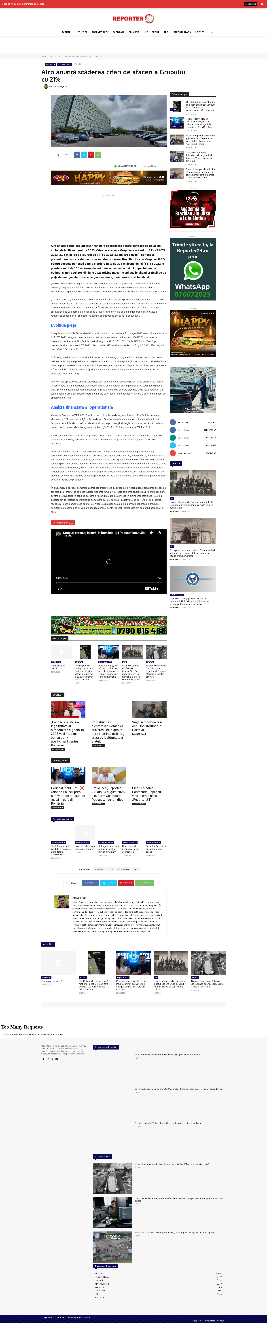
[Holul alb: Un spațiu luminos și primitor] (85, 832)
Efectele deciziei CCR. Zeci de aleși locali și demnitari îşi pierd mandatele (168, 1123)
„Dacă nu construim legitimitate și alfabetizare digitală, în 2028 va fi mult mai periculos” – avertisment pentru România (67, 733)
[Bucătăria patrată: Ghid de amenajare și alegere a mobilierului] (61, 832)
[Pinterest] (91, 155)
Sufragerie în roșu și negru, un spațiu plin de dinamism (108, 849)
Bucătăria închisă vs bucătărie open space (156, 849)
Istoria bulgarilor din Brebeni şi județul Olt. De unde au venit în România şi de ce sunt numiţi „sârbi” (131, 672)
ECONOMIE (119, 32)
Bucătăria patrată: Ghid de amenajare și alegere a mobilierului (61, 850)
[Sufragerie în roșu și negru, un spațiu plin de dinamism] (108, 832)
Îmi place (212, 422)
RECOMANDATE (64, 64)
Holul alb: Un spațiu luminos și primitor (85, 847)
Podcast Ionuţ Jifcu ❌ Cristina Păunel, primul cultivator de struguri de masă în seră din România (108, 671)
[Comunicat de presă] (61, 652)
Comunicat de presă (58, 667)
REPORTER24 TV (182, 32)
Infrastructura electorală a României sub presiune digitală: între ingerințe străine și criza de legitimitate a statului (108, 731)
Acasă (43, 56)
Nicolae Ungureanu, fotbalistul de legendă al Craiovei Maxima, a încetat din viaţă (156, 671)
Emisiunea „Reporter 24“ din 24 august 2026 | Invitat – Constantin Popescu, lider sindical (108, 793)
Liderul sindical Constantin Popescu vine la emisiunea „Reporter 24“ (146, 793)
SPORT (155, 32)
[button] (212, 32)
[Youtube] (56, 1059)
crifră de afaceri (123, 869)
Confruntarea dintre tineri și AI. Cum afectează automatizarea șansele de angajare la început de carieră (179, 1199)
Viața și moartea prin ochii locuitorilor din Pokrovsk (147, 726)
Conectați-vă (210, 430)
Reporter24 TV (105, 662)
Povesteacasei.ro (62, 819)
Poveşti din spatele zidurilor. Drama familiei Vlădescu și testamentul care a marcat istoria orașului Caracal (201, 173)
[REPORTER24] (133, 18)
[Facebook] (77, 155)
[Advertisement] (133, 46)
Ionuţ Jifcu (62, 86)
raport (136, 869)
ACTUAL (66, 32)
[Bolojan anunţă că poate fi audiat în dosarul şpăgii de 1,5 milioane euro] (112, 1069)
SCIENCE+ (200, 32)
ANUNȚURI (56, 662)
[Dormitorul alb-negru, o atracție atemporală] (132, 832)
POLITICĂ (82, 32)
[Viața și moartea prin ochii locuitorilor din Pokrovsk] (149, 709)
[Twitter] (84, 155)
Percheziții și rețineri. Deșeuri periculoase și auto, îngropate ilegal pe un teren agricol (174, 1232)
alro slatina (99, 869)
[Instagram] (48, 1059)
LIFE (146, 32)
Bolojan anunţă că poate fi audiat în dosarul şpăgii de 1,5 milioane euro (167, 1054)
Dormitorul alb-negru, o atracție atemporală (130, 849)
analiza (110, 869)
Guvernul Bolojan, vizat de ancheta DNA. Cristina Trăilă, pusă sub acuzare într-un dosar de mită (178, 1089)
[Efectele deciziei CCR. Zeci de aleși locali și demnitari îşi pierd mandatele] (112, 1137)
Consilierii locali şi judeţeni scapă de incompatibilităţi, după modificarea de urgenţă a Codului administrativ (189, 601)
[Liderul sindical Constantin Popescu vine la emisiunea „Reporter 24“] (149, 775)
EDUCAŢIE (134, 32)
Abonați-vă (211, 453)
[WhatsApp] (98, 155)
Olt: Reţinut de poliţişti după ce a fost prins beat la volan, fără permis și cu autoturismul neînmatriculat (84, 672)
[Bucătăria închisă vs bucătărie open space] (156, 832)
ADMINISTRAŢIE (100, 32)
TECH (166, 32)
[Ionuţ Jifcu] (46, 86)
